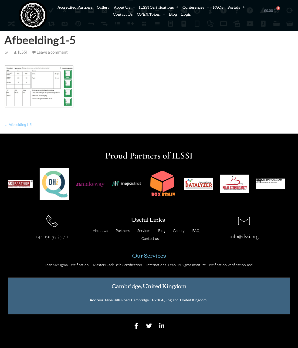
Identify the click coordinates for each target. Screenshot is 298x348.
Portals (233, 6)
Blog (173, 13)
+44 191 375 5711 (52, 236)
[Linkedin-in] (162, 326)
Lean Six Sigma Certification (67, 264)
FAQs (218, 6)
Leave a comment (52, 52)
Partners (123, 230)
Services (143, 230)
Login (186, 13)
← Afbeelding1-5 (18, 124)
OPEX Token (148, 13)
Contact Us (123, 13)
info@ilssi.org (244, 236)
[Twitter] (149, 326)
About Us (122, 6)
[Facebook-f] (136, 326)
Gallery (103, 6)
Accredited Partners (75, 6)
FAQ (196, 230)
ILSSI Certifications (156, 6)
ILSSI (22, 52)
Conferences (193, 6)
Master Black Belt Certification (117, 264)
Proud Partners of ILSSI (149, 155)
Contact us (150, 238)
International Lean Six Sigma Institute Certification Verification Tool (199, 264)
